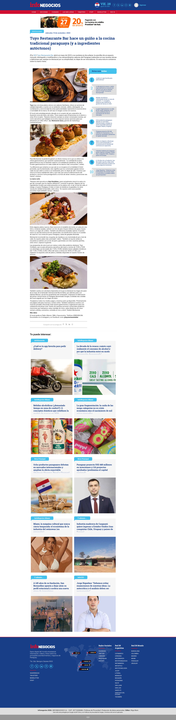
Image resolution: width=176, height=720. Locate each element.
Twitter (101, 653)
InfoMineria (119, 663)
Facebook (102, 651)
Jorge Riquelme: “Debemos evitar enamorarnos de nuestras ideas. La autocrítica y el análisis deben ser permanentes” (105, 172)
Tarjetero (81, 12)
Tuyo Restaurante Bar (45, 55)
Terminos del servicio (111, 712)
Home (34, 12)
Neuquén (118, 678)
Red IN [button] (112, 12)
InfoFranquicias (121, 661)
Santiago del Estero (120, 693)
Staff (91, 12)
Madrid (134, 656)
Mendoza (118, 675)
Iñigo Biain (134, 710)
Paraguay (134, 661)
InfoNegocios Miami (85, 340)
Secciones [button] (44, 12)
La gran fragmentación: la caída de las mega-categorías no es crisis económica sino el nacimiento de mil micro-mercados (105, 112)
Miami (133, 658)
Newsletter (101, 12)
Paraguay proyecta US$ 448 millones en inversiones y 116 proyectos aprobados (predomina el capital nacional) (105, 134)
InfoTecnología (121, 668)
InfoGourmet (37, 31)
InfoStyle (118, 666)
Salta (117, 683)
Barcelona (135, 651)
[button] (84, 85)
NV (34, 55)
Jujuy (117, 670)
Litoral (118, 673)
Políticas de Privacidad (92, 710)
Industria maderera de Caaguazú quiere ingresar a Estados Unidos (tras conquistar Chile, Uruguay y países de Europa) (105, 153)
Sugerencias (34, 673)
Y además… (82, 518)
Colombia (135, 653)
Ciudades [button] (55, 12)
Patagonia (119, 680)
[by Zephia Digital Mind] (88, 717)
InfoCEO (81, 577)
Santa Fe (118, 690)
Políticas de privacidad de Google (93, 712)
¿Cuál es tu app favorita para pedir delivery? (104, 78)
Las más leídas (68, 12)
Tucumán (118, 697)
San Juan (118, 685)
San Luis (118, 688)
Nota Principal (39, 459)
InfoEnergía (119, 658)
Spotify (101, 661)
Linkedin (102, 656)
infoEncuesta (39, 340)
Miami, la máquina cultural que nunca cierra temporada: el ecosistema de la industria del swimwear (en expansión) (104, 143)
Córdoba (118, 656)
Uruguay (134, 663)
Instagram (103, 658)
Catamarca (119, 653)
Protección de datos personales (113, 710)
